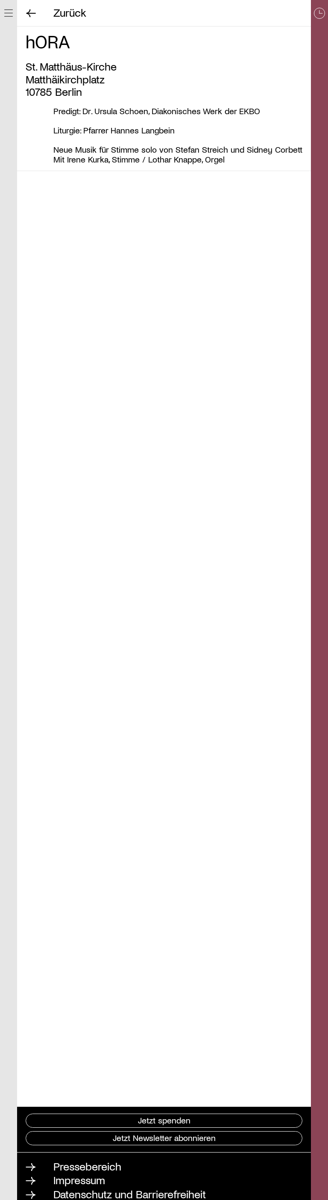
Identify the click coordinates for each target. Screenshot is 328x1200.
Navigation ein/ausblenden (8, 13)
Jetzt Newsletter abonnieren (164, 1137)
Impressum (79, 1179)
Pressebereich (87, 1166)
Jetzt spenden (164, 1120)
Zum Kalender (319, 600)
